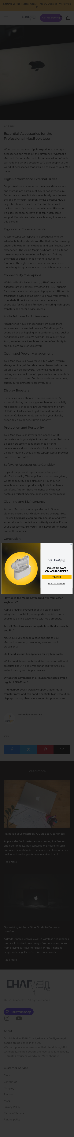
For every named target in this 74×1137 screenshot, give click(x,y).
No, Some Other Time (56, 583)
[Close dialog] (71, 544)
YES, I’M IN (57, 577)
